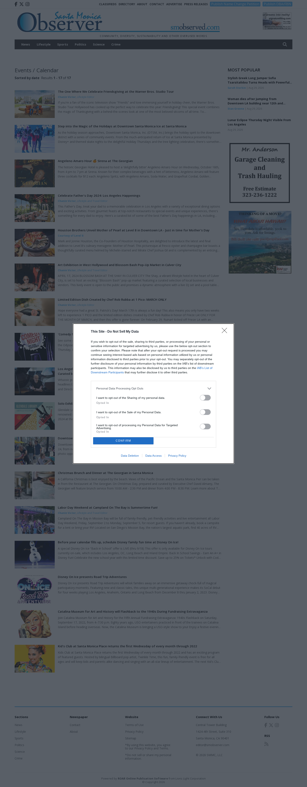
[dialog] (153, 394)
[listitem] (153, 388)
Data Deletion (130, 455)
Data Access (153, 455)
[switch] (205, 397)
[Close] (226, 332)
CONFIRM (123, 440)
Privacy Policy (177, 455)
